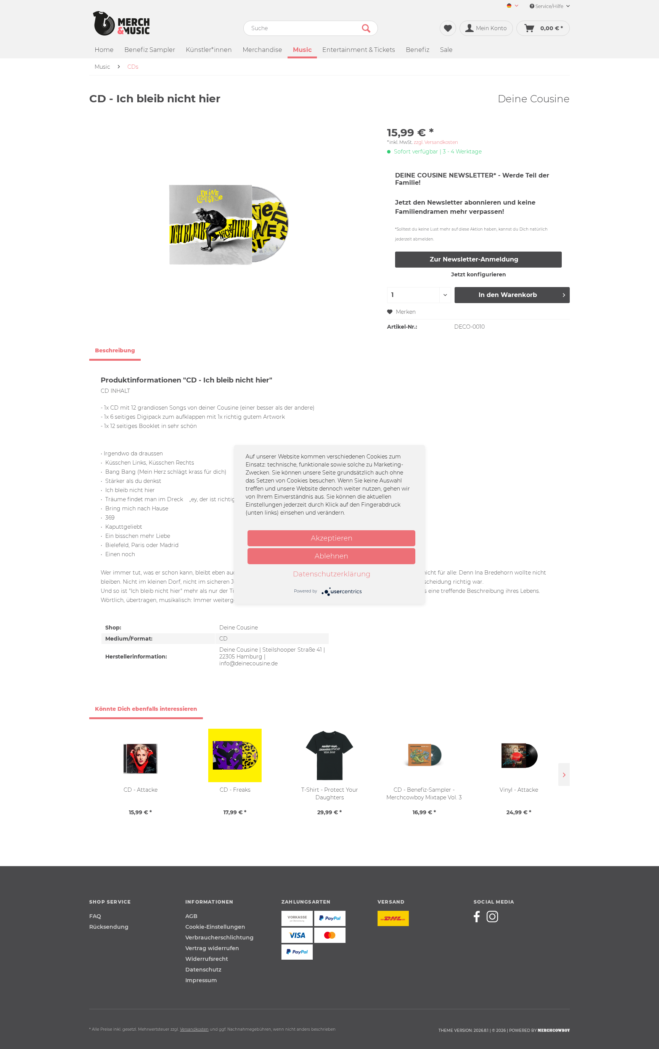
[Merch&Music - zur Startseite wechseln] (121, 23)
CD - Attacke (141, 789)
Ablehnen (331, 556)
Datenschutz (203, 969)
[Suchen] (366, 28)
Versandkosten (194, 1029)
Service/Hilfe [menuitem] (549, 6)
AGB (191, 916)
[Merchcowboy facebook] (479, 916)
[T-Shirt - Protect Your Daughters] (329, 755)
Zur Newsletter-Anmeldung (474, 259)
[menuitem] (509, 6)
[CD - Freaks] (234, 755)
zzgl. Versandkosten (436, 142)
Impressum (201, 980)
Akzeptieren (331, 538)
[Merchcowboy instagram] (492, 916)
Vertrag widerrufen (212, 948)
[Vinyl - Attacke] (518, 755)
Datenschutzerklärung (331, 574)
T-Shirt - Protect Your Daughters (329, 793)
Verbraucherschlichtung (219, 937)
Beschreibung (115, 350)
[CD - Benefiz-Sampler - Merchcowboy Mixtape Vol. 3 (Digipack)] (424, 755)
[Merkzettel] (448, 28)
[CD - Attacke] (140, 755)
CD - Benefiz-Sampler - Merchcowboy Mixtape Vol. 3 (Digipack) (424, 793)
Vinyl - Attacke (519, 789)
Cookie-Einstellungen (215, 926)
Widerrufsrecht (206, 958)
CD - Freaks (235, 789)
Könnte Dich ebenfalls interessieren (146, 708)
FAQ (95, 916)
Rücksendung (109, 926)
